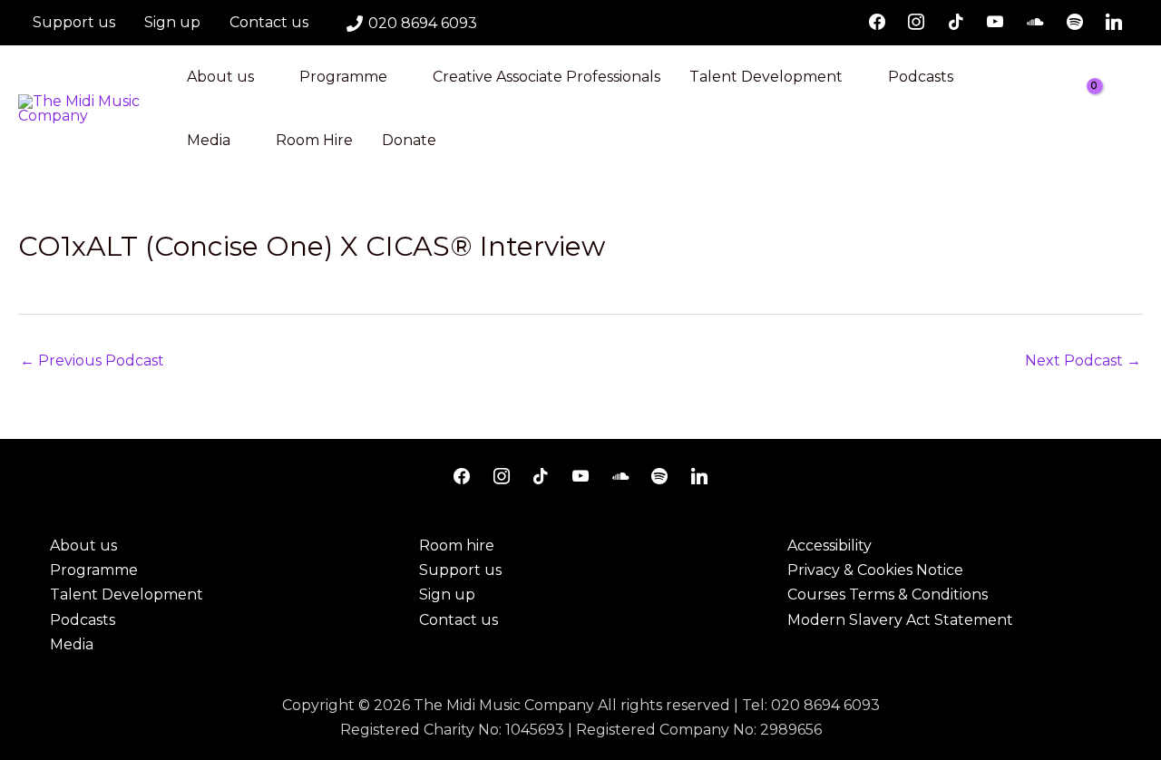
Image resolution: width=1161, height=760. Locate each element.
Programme (343, 76)
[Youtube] (996, 23)
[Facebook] (877, 23)
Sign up (172, 22)
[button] (1136, 109)
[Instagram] (916, 23)
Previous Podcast (92, 360)
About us (220, 76)
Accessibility (829, 545)
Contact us (268, 22)
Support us (74, 22)
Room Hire (314, 140)
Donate (409, 140)
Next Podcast (1083, 360)
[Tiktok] (956, 23)
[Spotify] (1075, 23)
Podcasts (920, 76)
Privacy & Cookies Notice (875, 570)
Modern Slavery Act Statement (900, 619)
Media (208, 140)
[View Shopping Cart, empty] (1098, 108)
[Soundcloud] (1035, 23)
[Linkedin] (1114, 23)
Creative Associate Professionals (546, 76)
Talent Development (766, 76)
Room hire (456, 545)
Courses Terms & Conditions (887, 594)
